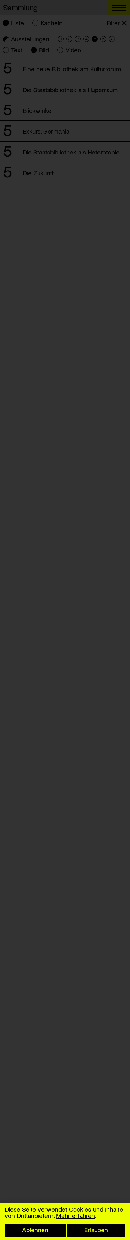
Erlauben (96, 1229)
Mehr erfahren (75, 1215)
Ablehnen (35, 1229)
